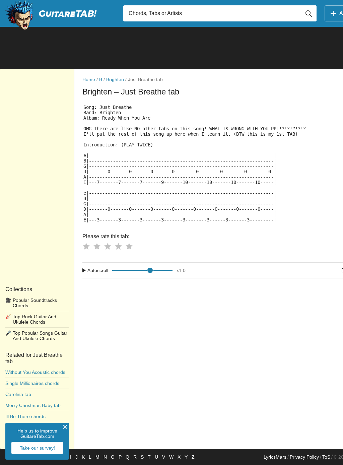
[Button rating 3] (107, 246)
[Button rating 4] (118, 246)
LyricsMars (275, 457)
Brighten (115, 79)
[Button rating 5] (129, 246)
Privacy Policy (304, 457)
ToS (326, 457)
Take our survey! (37, 448)
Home (88, 79)
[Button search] (308, 13)
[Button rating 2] (96, 246)
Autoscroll (97, 270)
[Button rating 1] (86, 246)
